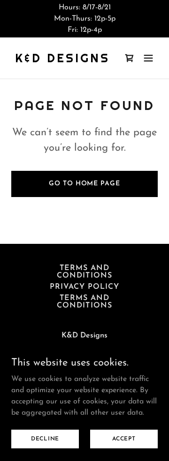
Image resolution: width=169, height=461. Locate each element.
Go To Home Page (84, 183)
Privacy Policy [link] (84, 287)
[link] (62, 60)
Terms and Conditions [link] (84, 271)
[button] (148, 58)
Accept (124, 438)
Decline (45, 438)
